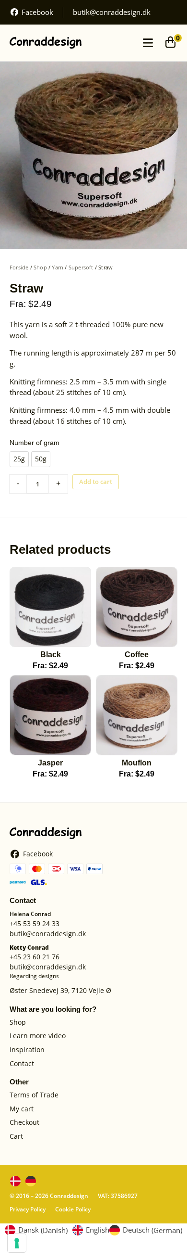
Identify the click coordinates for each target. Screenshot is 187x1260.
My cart (22, 1109)
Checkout (24, 1123)
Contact (22, 1064)
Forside (19, 267)
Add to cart (95, 481)
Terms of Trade (34, 1095)
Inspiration (27, 1050)
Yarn (57, 267)
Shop (40, 267)
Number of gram (34, 442)
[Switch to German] (30, 1181)
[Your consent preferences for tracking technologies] (17, 1243)
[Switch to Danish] (15, 1181)
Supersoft (81, 267)
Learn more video (38, 1036)
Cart (16, 1137)
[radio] (19, 459)
